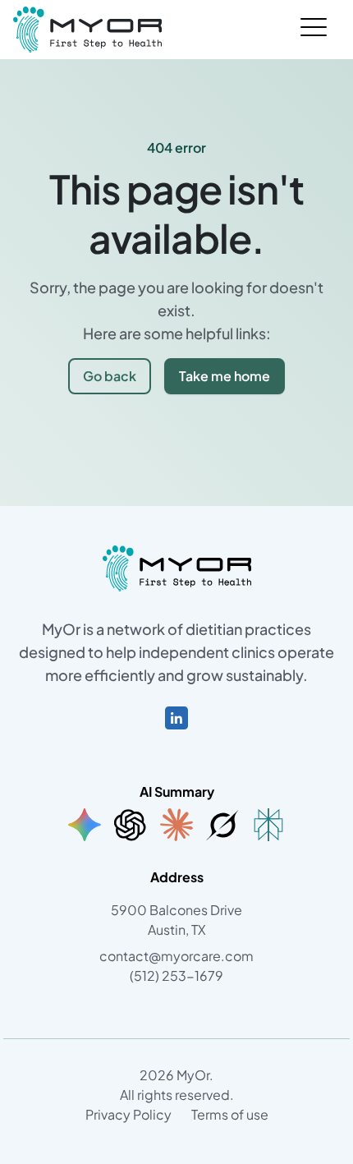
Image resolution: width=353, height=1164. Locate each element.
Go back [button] (109, 375)
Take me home (224, 375)
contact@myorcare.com (176, 955)
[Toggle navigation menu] (313, 29)
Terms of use (229, 1114)
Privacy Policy (128, 1114)
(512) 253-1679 (176, 975)
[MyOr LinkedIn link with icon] (176, 716)
